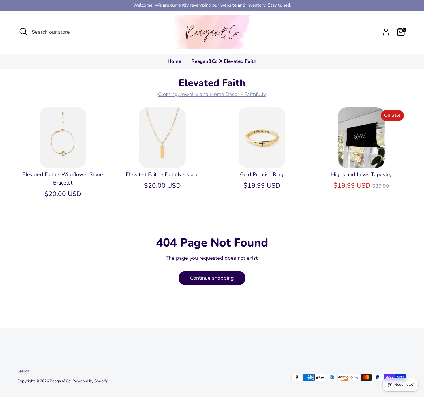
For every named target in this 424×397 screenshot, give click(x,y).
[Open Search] (23, 31)
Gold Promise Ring (262, 174)
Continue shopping (212, 277)
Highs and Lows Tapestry (361, 174)
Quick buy (63, 157)
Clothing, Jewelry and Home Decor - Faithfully (212, 94)
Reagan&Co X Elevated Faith (223, 61)
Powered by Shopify (90, 381)
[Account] (386, 32)
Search (23, 371)
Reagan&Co (60, 381)
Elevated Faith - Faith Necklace (162, 174)
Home (174, 61)
